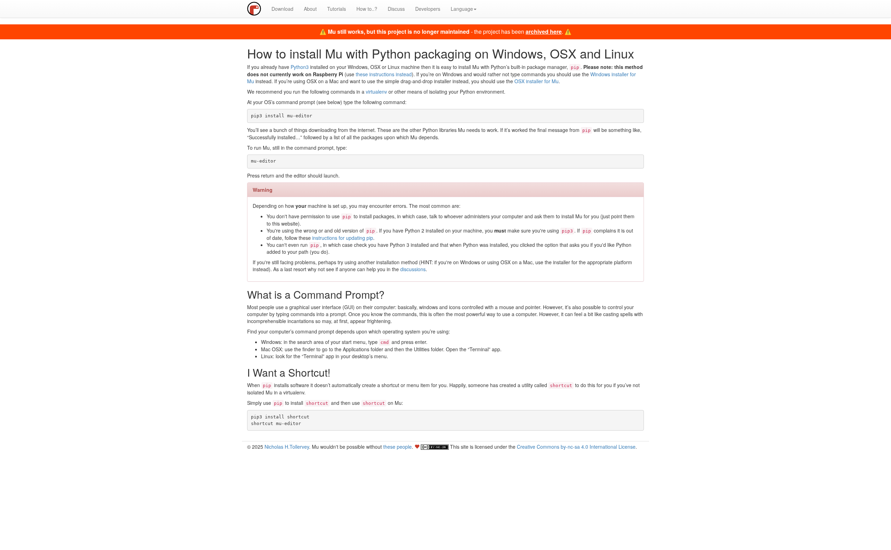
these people (397, 446)
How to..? (366, 8)
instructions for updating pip (342, 237)
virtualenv (376, 91)
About (310, 8)
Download (282, 8)
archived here (544, 32)
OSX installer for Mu (536, 81)
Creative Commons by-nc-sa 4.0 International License (576, 446)
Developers (427, 8)
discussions (413, 269)
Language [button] (462, 8)
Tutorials (336, 8)
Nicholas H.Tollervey (287, 446)
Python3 (300, 66)
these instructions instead (384, 74)
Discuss (396, 8)
